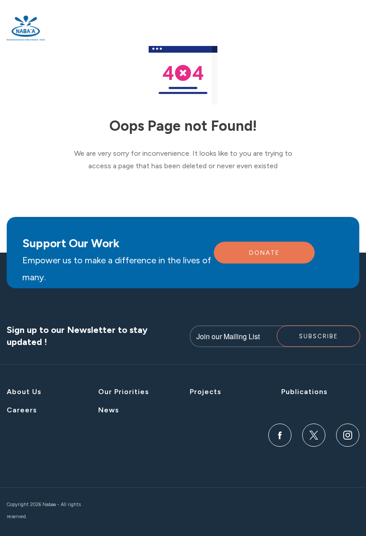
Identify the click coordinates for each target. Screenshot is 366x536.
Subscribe (318, 336)
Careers (22, 410)
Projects (205, 391)
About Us (24, 391)
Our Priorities (123, 391)
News (108, 410)
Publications (304, 391)
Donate (264, 253)
